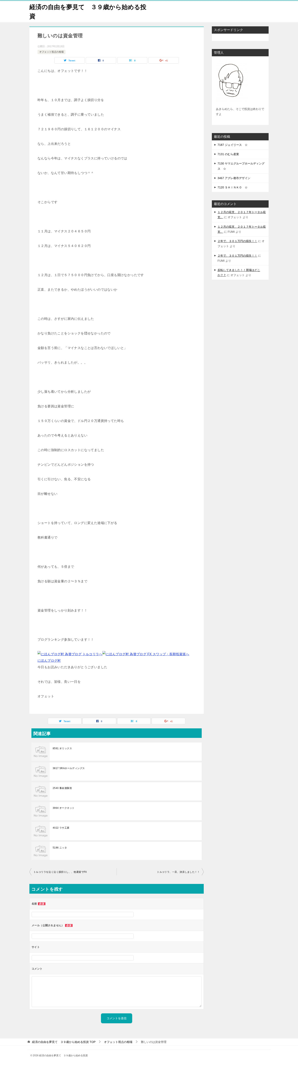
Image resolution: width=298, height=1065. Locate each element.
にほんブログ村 (49, 660)
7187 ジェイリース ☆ (233, 144)
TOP (63, 1042)
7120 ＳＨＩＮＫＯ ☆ (233, 187)
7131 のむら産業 (228, 154)
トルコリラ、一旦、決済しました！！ (178, 872)
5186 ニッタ (60, 847)
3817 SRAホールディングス (69, 768)
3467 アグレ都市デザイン (234, 178)
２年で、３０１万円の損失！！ (237, 241)
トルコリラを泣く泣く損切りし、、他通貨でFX (60, 872)
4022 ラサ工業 (61, 827)
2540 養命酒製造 (62, 788)
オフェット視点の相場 (51, 51)
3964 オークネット (63, 808)
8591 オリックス (62, 748)
